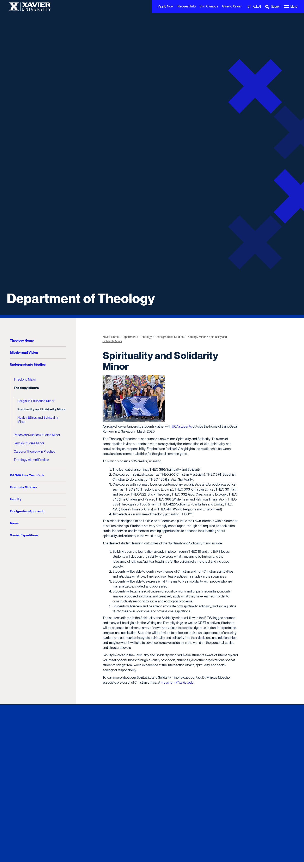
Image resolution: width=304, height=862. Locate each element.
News (14, 523)
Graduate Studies (23, 487)
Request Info (186, 6)
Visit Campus (209, 6)
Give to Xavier (232, 6)
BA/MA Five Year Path (27, 475)
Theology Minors (26, 388)
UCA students (182, 426)
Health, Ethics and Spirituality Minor (37, 420)
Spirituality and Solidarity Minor (41, 409)
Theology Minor (196, 337)
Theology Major (25, 379)
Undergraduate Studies (27, 364)
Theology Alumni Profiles (31, 460)
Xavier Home (111, 337)
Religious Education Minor (35, 401)
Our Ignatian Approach (27, 511)
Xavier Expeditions (24, 535)
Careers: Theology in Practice (34, 451)
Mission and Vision (24, 352)
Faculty (15, 499)
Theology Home (22, 340)
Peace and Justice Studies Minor (37, 435)
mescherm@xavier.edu (177, 682)
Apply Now (166, 6)
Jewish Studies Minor (29, 443)
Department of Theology (81, 298)
